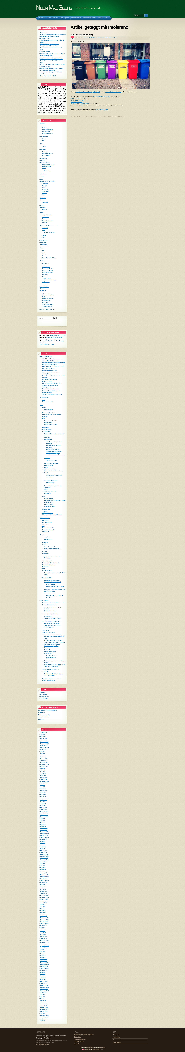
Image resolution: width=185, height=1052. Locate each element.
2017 (43, 400)
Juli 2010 (42, 1020)
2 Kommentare (112, 38)
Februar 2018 (43, 871)
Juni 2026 (42, 734)
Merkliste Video (48, 422)
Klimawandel (43, 244)
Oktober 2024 (44, 766)
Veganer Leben (50, 477)
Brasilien (44, 185)
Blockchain (61, 89)
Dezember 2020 (44, 811)
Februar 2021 (43, 807)
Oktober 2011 (44, 1011)
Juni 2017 (42, 884)
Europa (54, 95)
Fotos (41, 179)
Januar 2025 (43, 760)
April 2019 (43, 846)
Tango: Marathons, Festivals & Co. (50, 669)
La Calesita (47, 648)
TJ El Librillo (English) (49, 675)
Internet (42, 212)
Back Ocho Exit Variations (52, 656)
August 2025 (43, 749)
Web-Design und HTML (50, 491)
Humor (42, 205)
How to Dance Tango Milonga (51, 646)
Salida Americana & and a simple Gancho (54, 664)
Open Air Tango (48, 616)
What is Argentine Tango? (48, 680)
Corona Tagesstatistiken (50, 546)
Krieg (54, 100)
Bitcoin (52, 89)
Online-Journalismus (47, 220)
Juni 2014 (42, 951)
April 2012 (43, 1000)
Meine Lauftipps (48, 539)
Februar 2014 (43, 959)
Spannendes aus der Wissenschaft (53, 485)
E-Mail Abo (45, 524)
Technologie (47, 487)
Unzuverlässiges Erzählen (50, 424)
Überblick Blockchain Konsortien (50, 389)
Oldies (44, 254)
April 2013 (43, 977)
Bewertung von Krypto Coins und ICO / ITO (53, 366)
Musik (58, 102)
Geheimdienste (46, 267)
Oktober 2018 (44, 858)
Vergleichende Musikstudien (49, 257)
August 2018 (43, 861)
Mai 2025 (42, 753)
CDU (51, 91)
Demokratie (43, 96)
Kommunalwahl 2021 (47, 153)
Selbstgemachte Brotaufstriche (54, 475)
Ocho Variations (48, 653)
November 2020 (44, 813)
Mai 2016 (42, 908)
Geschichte (43, 198)
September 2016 (44, 901)
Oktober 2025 (44, 745)
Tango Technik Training (50, 611)
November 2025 (44, 744)
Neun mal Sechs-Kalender (48, 564)
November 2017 (44, 876)
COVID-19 (46, 94)
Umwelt (41, 112)
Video (43, 237)
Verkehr (55, 112)
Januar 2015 (43, 938)
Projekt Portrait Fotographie (47, 70)
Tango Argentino (51, 108)
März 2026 (43, 736)
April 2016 (43, 910)
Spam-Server (45, 531)
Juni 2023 (42, 787)
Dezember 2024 (44, 762)
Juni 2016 (42, 906)
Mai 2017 (42, 886)
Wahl (61, 112)
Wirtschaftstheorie (47, 306)
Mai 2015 (42, 931)
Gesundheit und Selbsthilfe (51, 463)
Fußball (44, 98)
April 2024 (43, 773)
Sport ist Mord (44, 285)
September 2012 (44, 991)
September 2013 (44, 968)
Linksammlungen (46, 431)
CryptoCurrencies (46, 215)
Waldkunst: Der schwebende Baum (79, 99)
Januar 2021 (43, 809)
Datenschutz (43, 158)
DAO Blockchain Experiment (49, 379)
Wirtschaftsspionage (47, 304)
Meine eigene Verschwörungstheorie (49, 36)
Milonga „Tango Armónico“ (49, 604)
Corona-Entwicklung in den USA (52, 548)
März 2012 (43, 1002)
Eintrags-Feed (43, 694)
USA (49, 112)
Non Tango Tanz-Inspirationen (51, 623)
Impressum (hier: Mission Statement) (47, 710)
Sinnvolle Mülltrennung (82, 34)
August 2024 (43, 768)
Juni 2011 (42, 1013)
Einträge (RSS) (87, 1049)
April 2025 (43, 755)
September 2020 (44, 816)
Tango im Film (45, 630)
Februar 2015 (43, 936)
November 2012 (44, 987)
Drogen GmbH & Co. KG (48, 164)
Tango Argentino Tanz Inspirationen (51, 621)
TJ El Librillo (45, 671)
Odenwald (45, 202)
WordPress (102, 1047)
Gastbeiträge (45, 127)
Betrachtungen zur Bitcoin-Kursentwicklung (53, 362)
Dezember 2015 (44, 918)
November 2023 (44, 781)
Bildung (44, 89)
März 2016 (43, 912)
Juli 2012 (42, 994)
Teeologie (44, 511)
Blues (43, 250)
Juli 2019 (42, 841)
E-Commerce (45, 217)
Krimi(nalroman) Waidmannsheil (50, 563)
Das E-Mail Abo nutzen (102, 109)
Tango (43, 256)
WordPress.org (44, 698)
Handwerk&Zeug (48, 465)
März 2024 (43, 775)
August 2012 (43, 992)
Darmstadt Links (48, 439)
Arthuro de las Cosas (54, 87)
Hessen (61, 98)
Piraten (51, 104)
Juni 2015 (42, 929)
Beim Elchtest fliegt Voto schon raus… (49, 44)
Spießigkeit (119, 116)
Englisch (42, 160)
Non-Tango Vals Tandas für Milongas (53, 673)
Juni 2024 (42, 770)
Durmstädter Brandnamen (77, 100)
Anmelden (43, 692)
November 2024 (44, 764)
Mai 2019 (42, 845)
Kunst (59, 100)
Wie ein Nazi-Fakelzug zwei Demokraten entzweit (52, 64)
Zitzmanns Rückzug (45, 66)
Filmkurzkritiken (44, 397)
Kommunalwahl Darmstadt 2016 (52, 582)
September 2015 (44, 923)
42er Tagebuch (46, 537)
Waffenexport (46, 282)
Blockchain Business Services (49, 370)
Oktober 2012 (44, 989)
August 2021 (43, 800)
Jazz (43, 252)
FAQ (43, 526)
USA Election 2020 (47, 570)
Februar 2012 (43, 1004)
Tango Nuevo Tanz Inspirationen (52, 625)
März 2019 (43, 848)
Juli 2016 (42, 904)
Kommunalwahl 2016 (47, 268)
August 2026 (43, 732)
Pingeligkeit (108, 116)
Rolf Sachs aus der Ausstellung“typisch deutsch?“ (87, 92)
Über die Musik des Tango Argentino (51, 678)
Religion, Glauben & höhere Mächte (53, 471)
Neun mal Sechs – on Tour (49, 529)
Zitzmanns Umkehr (45, 51)
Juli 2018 (42, 863)
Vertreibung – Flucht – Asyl (49, 280)
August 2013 (43, 970)
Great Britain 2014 (47, 561)
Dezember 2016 (44, 895)
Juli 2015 (42, 927)
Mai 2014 (42, 953)
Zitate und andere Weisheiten (47, 309)
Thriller (44, 146)
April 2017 (43, 888)
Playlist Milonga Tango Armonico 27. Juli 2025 (52, 68)
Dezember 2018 (44, 854)
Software (44, 222)
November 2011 (44, 1009)
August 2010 (43, 1019)
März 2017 (43, 889)
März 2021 (43, 805)
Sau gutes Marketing (51, 460)
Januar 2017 (43, 893)
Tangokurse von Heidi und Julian (57, 335)
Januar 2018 (43, 873)
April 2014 (43, 955)
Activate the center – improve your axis (54, 634)
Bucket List (45, 542)
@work (44, 126)
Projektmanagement (47, 133)
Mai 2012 (42, 998)
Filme (43, 418)
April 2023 (43, 788)
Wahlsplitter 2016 (47, 577)
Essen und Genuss (44, 162)
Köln (84, 116)
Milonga (51, 102)
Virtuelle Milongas (48, 627)
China (43, 187)
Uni (43, 140)
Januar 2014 (43, 961)
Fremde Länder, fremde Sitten (47, 181)
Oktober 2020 (44, 815)
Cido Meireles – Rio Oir (76, 102)
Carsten (86, 38)
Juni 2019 (42, 843)
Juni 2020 (42, 820)
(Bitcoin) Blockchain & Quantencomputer (52, 359)
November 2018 (44, 856)
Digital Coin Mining (47, 381)
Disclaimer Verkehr (47, 522)
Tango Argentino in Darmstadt (50, 614)
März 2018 (43, 869)
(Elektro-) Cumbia (48, 498)
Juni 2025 (42, 751)
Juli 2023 (42, 785)
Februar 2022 (43, 796)
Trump (54, 110)
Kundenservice (46, 300)
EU (49, 95)
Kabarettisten (45, 427)
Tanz (64, 108)
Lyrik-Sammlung (50, 482)
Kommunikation (44, 246)
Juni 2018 (42, 865)
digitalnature (91, 1047)
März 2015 (43, 934)
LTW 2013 (45, 274)
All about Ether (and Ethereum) (50, 361)
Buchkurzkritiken (48, 409)
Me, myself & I (46, 131)
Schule (43, 106)
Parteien (44, 104)
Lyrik (43, 230)
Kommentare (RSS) (96, 1049)
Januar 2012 (43, 1006)
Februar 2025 (43, 758)
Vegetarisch (47, 170)
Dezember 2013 (44, 962)
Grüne (51, 98)
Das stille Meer (44, 32)
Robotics (44, 209)
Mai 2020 (42, 822)
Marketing (44, 101)
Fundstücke (47, 458)
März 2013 (43, 979)
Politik (58, 104)
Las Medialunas (48, 649)
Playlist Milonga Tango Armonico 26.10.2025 (51, 59)
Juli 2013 (42, 972)
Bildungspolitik (44, 136)
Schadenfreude (113, 116)
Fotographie (45, 553)
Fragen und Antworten (48, 527)
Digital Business (46, 293)
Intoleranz (80, 116)
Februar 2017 (43, 891)
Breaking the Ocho (51, 657)
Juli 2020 (42, 818)
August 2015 (43, 925)
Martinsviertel (46, 155)
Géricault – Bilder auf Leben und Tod (80, 103)
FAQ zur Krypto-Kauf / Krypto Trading (51, 383)
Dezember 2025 (44, 742)
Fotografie (45, 228)
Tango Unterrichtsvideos (48, 632)
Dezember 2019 (44, 831)
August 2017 (43, 882)
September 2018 (44, 860)
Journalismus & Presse (50, 469)
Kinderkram (43, 242)
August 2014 (43, 947)
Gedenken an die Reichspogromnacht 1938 (51, 57)
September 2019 (44, 837)
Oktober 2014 (44, 944)
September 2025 (44, 747)
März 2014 (43, 957)
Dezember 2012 (44, 985)
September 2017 (44, 880)
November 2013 (44, 964)
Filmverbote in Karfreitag (50, 420)
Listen (41, 405)
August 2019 (43, 839)
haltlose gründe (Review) (77, 105)
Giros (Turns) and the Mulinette (52, 644)
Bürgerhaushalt (42, 91)
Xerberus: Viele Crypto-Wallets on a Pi (52, 394)
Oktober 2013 (44, 966)
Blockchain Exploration (46, 356)
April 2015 (43, 932)
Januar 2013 (43, 983)
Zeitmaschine (47, 493)
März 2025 (43, 757)
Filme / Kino (43, 174)
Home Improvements (47, 129)
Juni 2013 (42, 974)
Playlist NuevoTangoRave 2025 (48, 75)
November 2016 (44, 897)
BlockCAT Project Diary (48, 368)
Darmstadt (59, 94)
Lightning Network (47, 387)
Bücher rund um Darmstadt (53, 449)
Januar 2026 (43, 740)
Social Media (50, 106)
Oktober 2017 (44, 878)
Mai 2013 (42, 976)
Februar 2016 (43, 914)
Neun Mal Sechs (54, 7)
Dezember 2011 (44, 1007)
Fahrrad (59, 96)
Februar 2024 (43, 777)
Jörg (41, 344)
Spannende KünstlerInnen (50, 480)
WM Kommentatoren (47, 513)
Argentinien (45, 183)
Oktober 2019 (44, 835)
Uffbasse (62, 110)
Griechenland (45, 191)
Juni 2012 (42, 996)
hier (40, 1040)
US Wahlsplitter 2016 (49, 593)
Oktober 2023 (44, 783)
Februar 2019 (43, 850)
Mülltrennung (87, 116)
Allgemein (42, 123)
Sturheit (122, 116)
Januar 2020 (43, 830)
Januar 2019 (43, 852)
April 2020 (43, 824)
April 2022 (43, 792)
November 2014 (44, 942)
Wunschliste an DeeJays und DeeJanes (52, 515)
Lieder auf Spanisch (47, 429)
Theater (44, 235)
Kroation (44, 193)
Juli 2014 (42, 949)
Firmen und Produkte (47, 298)
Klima (49, 100)
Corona (44, 544)
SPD (58, 106)
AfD (41, 87)
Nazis (43, 276)
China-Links (47, 437)
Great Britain (45, 189)
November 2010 (44, 1015)
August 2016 (43, 903)
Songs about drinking (49, 506)
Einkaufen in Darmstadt (48, 413)
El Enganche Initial (45, 38)
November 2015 (44, 919)
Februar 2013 (43, 981)
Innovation (43, 207)
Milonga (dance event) (50, 651)
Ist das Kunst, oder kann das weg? (98, 38)
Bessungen (45, 151)
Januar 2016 (43, 916)
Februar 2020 (43, 828)
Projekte (42, 534)
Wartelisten (43, 31)
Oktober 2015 (44, 921)
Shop (43, 568)
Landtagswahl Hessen (47, 272)
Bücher (42, 144)
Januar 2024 (43, 779)
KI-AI (43, 218)
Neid (104, 116)
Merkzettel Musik (48, 504)
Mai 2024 (42, 772)
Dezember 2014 (44, 940)
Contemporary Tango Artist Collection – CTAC (53, 602)
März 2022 (43, 794)
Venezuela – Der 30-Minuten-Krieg (49, 46)
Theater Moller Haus (44, 110)
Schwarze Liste (46, 509)
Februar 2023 (43, 790)
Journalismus (42, 100)
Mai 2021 (42, 801)
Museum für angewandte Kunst (113, 92)
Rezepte (44, 168)
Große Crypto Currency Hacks (50, 385)
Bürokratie (76, 116)
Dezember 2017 (44, 875)
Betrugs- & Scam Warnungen (49, 364)
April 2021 (43, 803)
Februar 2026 (43, 738)
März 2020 (43, 826)
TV (43, 176)
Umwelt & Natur (46, 278)
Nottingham (45, 566)
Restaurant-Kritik (46, 166)
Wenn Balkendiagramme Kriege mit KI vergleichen (53, 34)
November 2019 (44, 833)
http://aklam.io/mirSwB (42, 1044)
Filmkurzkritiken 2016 (48, 401)
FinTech (44, 297)
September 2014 (44, 946)
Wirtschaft (43, 290)
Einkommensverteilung (48, 295)
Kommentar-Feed (44, 696)
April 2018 (43, 867)
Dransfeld (44, 551)
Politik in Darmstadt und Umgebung (55, 455)
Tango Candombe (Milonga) (51, 666)
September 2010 (44, 1017)
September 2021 (44, 798)
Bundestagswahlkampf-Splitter (52, 580)
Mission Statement (45, 518)
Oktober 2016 (44, 899)
